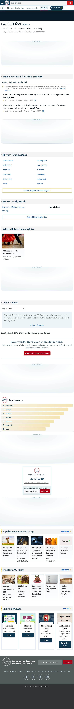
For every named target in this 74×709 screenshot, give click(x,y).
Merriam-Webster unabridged (37, 353)
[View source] (35, 100)
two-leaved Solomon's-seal (13, 207)
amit (5, 183)
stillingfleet (7, 179)
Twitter (33, 677)
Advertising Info (30, 671)
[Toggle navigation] (2, 2)
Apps (21, 671)
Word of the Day (36, 475)
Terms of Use (65, 671)
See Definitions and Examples (36, 483)
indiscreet (7, 165)
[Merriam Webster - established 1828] (7, 2)
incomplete (42, 160)
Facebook (26, 677)
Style (4, 308)
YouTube (40, 677)
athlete (40, 183)
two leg (5, 210)
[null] (42, 479)
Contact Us (42, 671)
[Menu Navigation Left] (2, 8)
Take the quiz (65, 644)
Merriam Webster (6, 661)
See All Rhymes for (36, 190)
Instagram (47, 677)
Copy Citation (38, 325)
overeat (40, 169)
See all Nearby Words (36, 217)
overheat (7, 174)
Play (9, 635)
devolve (35, 479)
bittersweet (8, 160)
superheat (41, 179)
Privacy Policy (53, 671)
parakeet (41, 174)
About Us (13, 671)
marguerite (42, 165)
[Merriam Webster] (36, 470)
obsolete (6, 169)
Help (6, 671)
